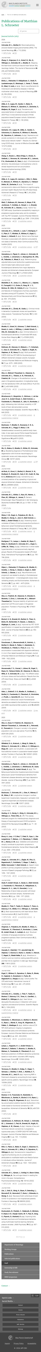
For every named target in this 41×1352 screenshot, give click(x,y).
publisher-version (26, 221)
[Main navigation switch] (37, 5)
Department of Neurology (13, 1245)
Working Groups (10, 1249)
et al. (18, 86)
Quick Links (7, 1298)
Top (36, 1296)
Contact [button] (4, 1286)
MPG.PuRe (7, 53)
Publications (9, 1254)
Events (21, 1310)
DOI (15, 53)
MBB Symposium (10, 1277)
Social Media (7, 1301)
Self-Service (20, 1324)
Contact (20, 1305)
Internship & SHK (10, 1268)
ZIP (36, 247)
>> (24, 1237)
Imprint (7, 1343)
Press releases (20, 1314)
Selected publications (12, 1259)
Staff (6, 1263)
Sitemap (20, 1329)
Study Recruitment (11, 1272)
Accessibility (31, 1343)
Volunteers (20, 1319)
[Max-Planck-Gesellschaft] (11, 1337)
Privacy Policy (19, 1343)
